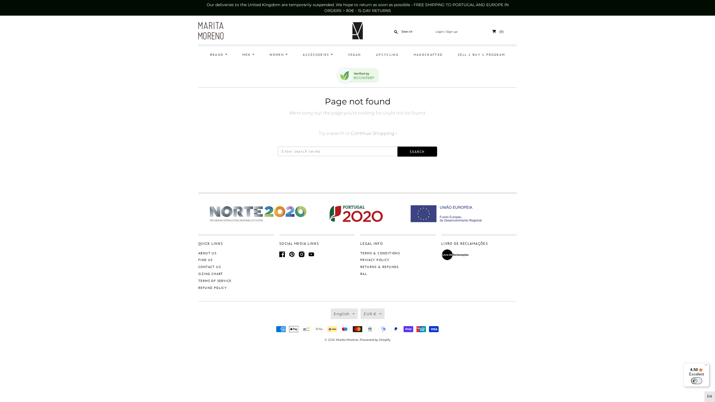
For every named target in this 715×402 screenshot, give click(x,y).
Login (440, 32)
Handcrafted (428, 54)
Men (247, 54)
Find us (205, 260)
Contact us (209, 267)
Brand (217, 54)
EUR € (370, 314)
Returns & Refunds (379, 267)
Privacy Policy (375, 260)
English (342, 314)
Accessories (317, 54)
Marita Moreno (347, 340)
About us (207, 253)
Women (278, 54)
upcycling (387, 54)
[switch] (696, 380)
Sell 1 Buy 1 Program (481, 54)
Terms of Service (214, 281)
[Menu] (706, 366)
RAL (363, 274)
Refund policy (212, 288)
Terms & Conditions (380, 253)
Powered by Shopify (375, 340)
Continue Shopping (374, 133)
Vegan (354, 54)
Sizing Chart (210, 274)
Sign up (451, 32)
